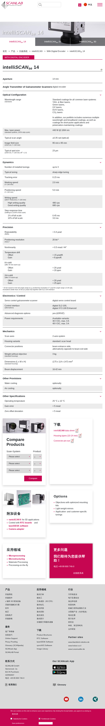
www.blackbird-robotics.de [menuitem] (78, 642)
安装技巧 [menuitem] (8, 635)
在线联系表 (78, 573)
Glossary (61, 685)
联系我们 (13, 685)
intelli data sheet (64, 430)
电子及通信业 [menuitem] (73, 598)
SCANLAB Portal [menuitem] (12, 652)
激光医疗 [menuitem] (40, 618)
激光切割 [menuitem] (40, 612)
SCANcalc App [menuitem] (11, 649)
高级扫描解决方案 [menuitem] (12, 605)
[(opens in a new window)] (59, 667)
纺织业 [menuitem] (71, 622)
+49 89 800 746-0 (66, 566)
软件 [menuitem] (7, 608)
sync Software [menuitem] (44, 645)
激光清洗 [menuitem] (40, 615)
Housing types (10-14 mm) (66, 436)
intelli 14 (17, 41)
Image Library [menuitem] (42, 649)
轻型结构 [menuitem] (71, 605)
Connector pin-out (62, 441)
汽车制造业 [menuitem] (72, 594)
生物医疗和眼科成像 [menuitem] (45, 622)
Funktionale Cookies (48, 719)
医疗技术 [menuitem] (71, 618)
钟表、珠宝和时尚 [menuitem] (75, 625)
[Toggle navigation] (99, 4)
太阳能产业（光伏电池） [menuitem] (78, 612)
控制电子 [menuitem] (8, 615)
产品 (13, 51)
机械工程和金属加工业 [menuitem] (77, 608)
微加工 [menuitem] (39, 598)
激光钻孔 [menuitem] (40, 605)
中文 (90, 5)
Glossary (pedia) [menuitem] (14, 645)
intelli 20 (52, 41)
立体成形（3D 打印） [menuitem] (45, 601)
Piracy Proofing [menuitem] (11, 642)
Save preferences (18, 723)
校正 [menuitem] (7, 612)
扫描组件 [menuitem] (8, 598)
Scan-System (13, 451)
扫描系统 (23, 51)
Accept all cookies (46, 723)
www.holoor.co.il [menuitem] (74, 646)
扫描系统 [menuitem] (8, 594)
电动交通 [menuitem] (71, 615)
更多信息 (15, 714)
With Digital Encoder (56, 51)
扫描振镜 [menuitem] (8, 618)
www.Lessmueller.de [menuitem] (76, 649)
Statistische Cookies (20, 719)
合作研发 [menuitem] (71, 629)
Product (37, 451)
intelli (37, 51)
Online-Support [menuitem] (11, 638)
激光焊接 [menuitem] (40, 608)
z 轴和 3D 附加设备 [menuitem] (13, 601)
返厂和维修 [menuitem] (9, 631)
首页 (5, 51)
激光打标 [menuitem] (40, 594)
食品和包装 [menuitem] (72, 601)
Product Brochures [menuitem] (44, 635)
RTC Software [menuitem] (42, 638)
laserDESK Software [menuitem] (45, 642)
